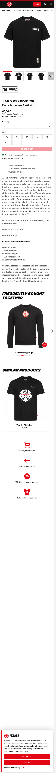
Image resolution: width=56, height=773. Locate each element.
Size (4, 132)
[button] (51, 4)
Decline (27, 762)
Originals (17, 11)
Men (53, 11)
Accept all (27, 757)
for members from (12, 117)
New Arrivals (28, 11)
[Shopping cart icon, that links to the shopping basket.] (45, 4)
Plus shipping (18, 114)
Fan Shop (6, 10)
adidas (46, 11)
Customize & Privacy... (13, 767)
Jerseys (39, 11)
